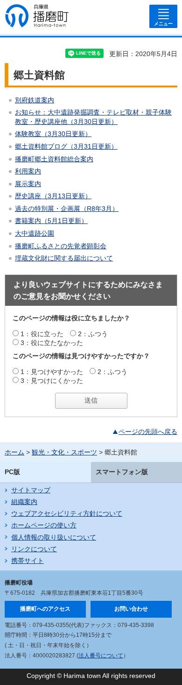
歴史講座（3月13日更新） (53, 196)
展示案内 (28, 183)
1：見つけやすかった (52, 371)
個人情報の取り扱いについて (53, 537)
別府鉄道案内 (34, 100)
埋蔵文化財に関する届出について (64, 258)
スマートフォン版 (122, 472)
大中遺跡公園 (34, 233)
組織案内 (24, 501)
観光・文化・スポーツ (64, 452)
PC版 (12, 472)
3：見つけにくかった (52, 380)
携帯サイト (27, 560)
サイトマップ (30, 490)
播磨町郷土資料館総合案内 (54, 159)
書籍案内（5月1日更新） (51, 220)
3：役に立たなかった (52, 342)
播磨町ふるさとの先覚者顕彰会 (60, 246)
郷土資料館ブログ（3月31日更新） (66, 146)
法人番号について (100, 655)
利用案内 (28, 171)
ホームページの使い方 (44, 525)
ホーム (14, 452)
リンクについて (34, 549)
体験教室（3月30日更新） (53, 133)
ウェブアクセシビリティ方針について (66, 513)
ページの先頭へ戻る (148, 431)
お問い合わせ (131, 609)
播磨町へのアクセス (45, 609)
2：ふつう (93, 334)
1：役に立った (42, 334)
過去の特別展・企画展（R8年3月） (67, 208)
